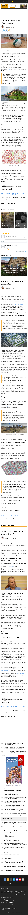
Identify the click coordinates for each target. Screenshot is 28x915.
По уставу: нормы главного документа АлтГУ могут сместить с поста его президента (12, 701)
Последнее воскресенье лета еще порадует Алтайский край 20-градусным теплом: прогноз (14, 849)
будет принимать (20, 673)
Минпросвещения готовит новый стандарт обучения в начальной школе (14, 793)
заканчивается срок (6, 670)
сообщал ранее (13, 606)
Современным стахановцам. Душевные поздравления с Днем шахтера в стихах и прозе (15, 844)
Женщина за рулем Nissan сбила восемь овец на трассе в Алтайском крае (15, 798)
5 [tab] (17, 277)
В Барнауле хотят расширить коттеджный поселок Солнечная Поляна (13, 104)
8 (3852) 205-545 (6, 900)
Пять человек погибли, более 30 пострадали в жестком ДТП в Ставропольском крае (15, 814)
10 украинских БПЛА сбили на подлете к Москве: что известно (13, 835)
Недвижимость (7, 27)
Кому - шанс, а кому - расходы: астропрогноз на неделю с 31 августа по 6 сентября (15, 839)
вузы (8, 706)
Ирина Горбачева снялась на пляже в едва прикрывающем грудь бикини (14, 853)
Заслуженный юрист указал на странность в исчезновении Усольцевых (14, 802)
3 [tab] (13, 277)
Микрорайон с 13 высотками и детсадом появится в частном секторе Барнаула (13, 350)
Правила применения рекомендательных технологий (14, 912)
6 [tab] (19, 277)
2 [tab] (11, 277)
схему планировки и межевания (9, 406)
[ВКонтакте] (6, 30)
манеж (8, 193)
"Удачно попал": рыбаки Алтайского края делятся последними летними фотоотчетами (15, 810)
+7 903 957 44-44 (6, 897)
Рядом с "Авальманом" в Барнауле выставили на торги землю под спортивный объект (11, 188)
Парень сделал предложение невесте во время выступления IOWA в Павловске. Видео (15, 752)
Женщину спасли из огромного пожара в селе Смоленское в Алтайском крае (15, 823)
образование (14, 706)
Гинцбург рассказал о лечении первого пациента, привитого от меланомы (13, 789)
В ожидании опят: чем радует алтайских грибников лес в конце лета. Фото (13, 871)
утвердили (10, 566)
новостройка (9, 515)
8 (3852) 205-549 (6, 902)
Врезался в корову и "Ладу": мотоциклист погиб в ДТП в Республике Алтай (15, 831)
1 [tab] (9, 277)
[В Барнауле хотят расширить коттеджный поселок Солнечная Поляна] (14, 93)
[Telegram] (3, 30)
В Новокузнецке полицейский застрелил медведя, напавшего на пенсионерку (14, 748)
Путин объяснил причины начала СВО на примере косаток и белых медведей (14, 806)
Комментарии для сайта (21, 251)
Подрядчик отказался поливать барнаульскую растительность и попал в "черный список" (15, 861)
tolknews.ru (6, 888)
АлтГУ (3, 706)
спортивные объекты (15, 194)
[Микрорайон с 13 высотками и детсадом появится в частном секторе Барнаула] (14, 340)
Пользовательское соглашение (10, 909)
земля (2, 193)
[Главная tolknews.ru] (14, 1)
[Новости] (15, 197)
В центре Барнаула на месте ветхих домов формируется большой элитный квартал (13, 509)
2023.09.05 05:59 (14, 245)
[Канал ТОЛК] (23, 197)
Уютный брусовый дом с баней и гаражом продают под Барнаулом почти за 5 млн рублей (14, 270)
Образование (7, 538)
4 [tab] (15, 277)
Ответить (7, 249)
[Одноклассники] (10, 30)
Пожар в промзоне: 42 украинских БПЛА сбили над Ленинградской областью (15, 827)
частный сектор (17, 515)
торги (9, 69)
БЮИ (2, 515)
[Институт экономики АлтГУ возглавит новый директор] (14, 583)
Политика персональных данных (11, 908)
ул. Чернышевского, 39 (17, 304)
